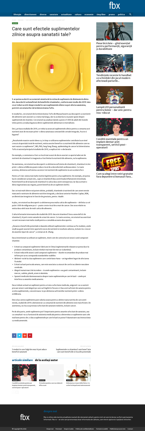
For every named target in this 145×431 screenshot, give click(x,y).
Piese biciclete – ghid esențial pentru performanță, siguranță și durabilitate (114, 46)
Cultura (78, 14)
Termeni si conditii (102, 429)
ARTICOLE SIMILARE (22, 360)
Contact (130, 429)
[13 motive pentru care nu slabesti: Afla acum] (51, 372)
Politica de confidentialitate (85, 429)
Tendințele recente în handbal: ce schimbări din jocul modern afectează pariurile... (114, 78)
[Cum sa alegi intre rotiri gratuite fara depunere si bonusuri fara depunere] (114, 162)
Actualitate (66, 14)
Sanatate (54, 14)
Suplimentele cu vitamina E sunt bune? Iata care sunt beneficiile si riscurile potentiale (73, 350)
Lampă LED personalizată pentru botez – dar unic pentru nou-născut (113, 110)
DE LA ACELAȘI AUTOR (46, 360)
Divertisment (30, 14)
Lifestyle (17, 14)
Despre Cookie (69, 429)
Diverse (43, 14)
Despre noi (50, 429)
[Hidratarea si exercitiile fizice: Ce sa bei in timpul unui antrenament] (78, 372)
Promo (112, 14)
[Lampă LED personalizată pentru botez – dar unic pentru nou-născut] (114, 95)
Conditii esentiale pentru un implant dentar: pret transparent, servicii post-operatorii (23, 385)
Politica (121, 14)
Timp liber (101, 14)
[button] (130, 15)
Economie (89, 14)
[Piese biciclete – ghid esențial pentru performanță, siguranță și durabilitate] (114, 31)
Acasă (14, 20)
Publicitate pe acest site (117, 429)
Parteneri (59, 429)
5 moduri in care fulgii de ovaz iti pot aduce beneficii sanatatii (29, 350)
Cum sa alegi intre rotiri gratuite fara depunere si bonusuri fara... (114, 175)
